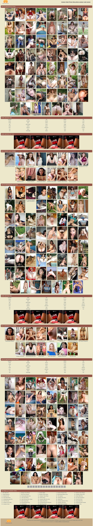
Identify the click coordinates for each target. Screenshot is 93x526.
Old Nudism (24, 504)
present (83, 127)
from (65, 122)
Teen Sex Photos (25, 497)
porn (65, 127)
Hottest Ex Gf (6, 496)
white (46, 130)
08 (46, 486)
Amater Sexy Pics (43, 500)
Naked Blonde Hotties (62, 504)
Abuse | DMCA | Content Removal (62, 521)
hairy (46, 124)
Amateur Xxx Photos (25, 492)
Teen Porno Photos (25, 494)
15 (64, 486)
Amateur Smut (6, 504)
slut (46, 129)
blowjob (28, 121)
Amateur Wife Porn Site (45, 499)
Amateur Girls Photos (80, 492)
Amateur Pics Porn (62, 497)
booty (65, 121)
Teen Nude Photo (7, 497)
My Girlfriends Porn (25, 502)
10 (51, 486)
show (28, 129)
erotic (46, 122)
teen (83, 129)
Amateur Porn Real (7, 502)
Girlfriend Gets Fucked (81, 502)
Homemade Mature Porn (62, 494)
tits (9, 130)
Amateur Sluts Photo (43, 494)
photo (65, 125)
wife (65, 130)
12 (56, 486)
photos (83, 125)
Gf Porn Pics (42, 497)
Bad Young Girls (24, 500)
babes (65, 119)
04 (36, 486)
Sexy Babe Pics (79, 500)
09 (49, 486)
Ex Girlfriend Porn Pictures (45, 502)
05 (38, 486)
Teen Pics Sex (6, 500)
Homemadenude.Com (26, 496)
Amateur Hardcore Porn (63, 500)
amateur (9, 119)
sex (9, 129)
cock (83, 121)
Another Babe (42, 492)
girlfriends (28, 124)
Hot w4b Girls (6, 492)
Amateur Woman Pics (62, 492)
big (83, 119)
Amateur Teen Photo (44, 496)
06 (41, 486)
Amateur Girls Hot (62, 502)
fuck (83, 122)
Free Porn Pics (79, 499)
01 (28, 486)
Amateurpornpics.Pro (7, 499)
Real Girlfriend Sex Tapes (26, 499)
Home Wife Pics (79, 496)
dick (28, 122)
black (10, 121)
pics (10, 127)
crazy (10, 122)
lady (83, 124)
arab (28, 119)
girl (9, 124)
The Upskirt (60, 496)
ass (46, 119)
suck (65, 129)
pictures (46, 127)
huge (65, 124)
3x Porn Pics (78, 504)
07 (43, 486)
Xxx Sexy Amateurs (80, 497)
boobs (46, 121)
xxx (83, 130)
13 (59, 486)
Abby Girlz (60, 499)
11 (54, 486)
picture (28, 127)
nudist (28, 125)
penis (46, 125)
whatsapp (28, 130)
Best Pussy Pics (43, 504)
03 (33, 486)
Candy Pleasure (6, 494)
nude (10, 125)
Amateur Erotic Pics (80, 494)
